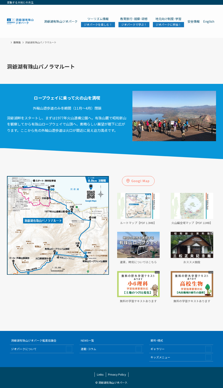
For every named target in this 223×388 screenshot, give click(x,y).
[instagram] (190, 2)
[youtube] (202, 2)
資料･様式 (156, 340)
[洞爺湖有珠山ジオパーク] (20, 21)
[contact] (207, 2)
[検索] (213, 2)
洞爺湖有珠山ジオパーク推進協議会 (33, 340)
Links (100, 374)
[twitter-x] (185, 2)
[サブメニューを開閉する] (69, 349)
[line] (196, 2)
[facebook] (179, 2)
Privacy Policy (117, 374)
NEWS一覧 (87, 340)
